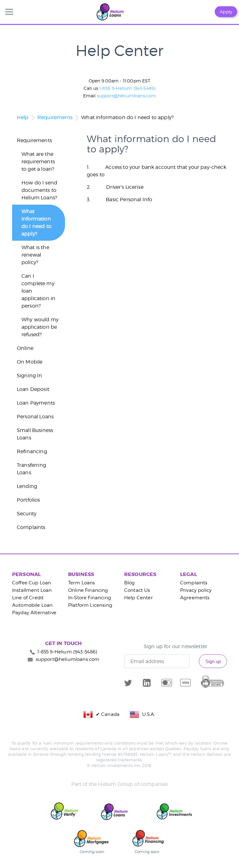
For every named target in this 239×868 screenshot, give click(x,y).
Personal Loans (35, 417)
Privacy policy (196, 590)
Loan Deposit (33, 389)
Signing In (29, 375)
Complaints (31, 527)
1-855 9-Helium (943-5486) (127, 88)
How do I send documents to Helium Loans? (39, 190)
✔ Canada (106, 714)
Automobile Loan (32, 605)
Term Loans (81, 583)
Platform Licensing (90, 605)
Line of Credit (28, 598)
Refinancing (32, 451)
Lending (27, 486)
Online (25, 348)
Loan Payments (36, 403)
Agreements (195, 598)
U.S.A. (147, 714)
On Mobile (29, 362)
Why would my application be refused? (40, 327)
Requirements (55, 117)
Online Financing (88, 590)
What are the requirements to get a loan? (38, 161)
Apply (226, 11)
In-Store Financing (89, 598)
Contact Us (137, 590)
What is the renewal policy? (35, 254)
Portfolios (28, 500)
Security (26, 514)
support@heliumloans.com (126, 95)
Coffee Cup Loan (31, 583)
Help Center (138, 598)
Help (23, 117)
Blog (129, 583)
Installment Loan (32, 590)
